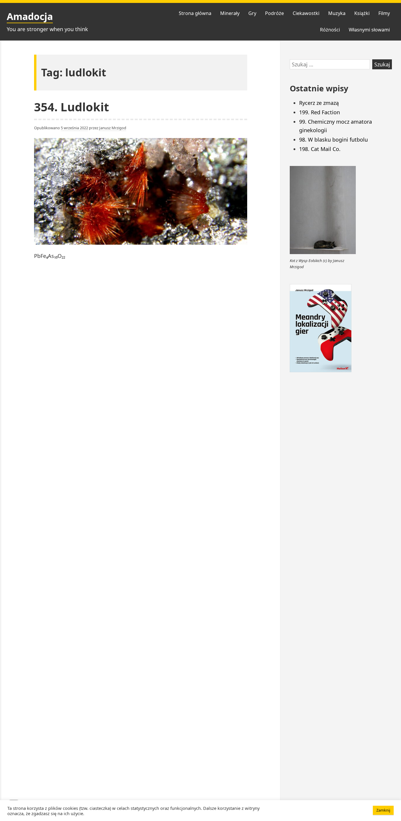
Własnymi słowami (369, 29)
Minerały (230, 13)
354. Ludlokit (71, 107)
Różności (330, 29)
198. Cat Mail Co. (320, 148)
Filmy (384, 13)
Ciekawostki (306, 13)
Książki (362, 13)
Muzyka (337, 13)
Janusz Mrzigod (112, 127)
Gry (252, 13)
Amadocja (30, 16)
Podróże (274, 13)
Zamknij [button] (383, 810)
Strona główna (195, 13)
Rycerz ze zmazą (319, 102)
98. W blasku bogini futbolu (333, 139)
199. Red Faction (319, 112)
